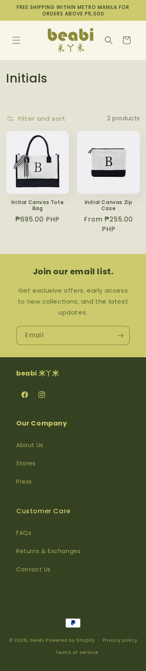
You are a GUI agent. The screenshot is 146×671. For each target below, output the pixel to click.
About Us (29, 445)
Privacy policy (120, 640)
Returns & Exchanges (48, 551)
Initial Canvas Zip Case (109, 205)
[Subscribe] (120, 335)
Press (24, 482)
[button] (16, 40)
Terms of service (77, 652)
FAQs (23, 533)
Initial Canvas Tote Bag (37, 205)
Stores (26, 463)
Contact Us (33, 569)
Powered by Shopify (70, 639)
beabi (37, 639)
